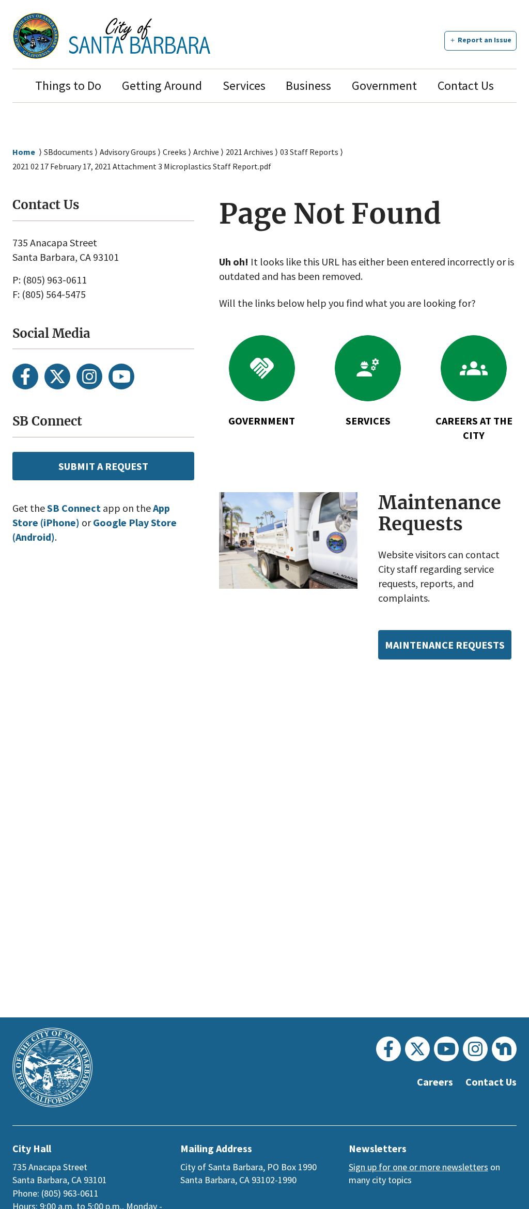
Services (244, 85)
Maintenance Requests (445, 644)
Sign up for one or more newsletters (418, 1167)
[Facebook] (25, 376)
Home (23, 152)
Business (308, 85)
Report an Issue (484, 39)
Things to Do (68, 85)
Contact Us (466, 85)
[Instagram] (89, 376)
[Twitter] (57, 376)
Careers (435, 1081)
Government (384, 85)
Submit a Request (103, 466)
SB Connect (74, 507)
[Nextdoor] (504, 1049)
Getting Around (162, 85)
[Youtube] (121, 376)
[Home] (140, 36)
